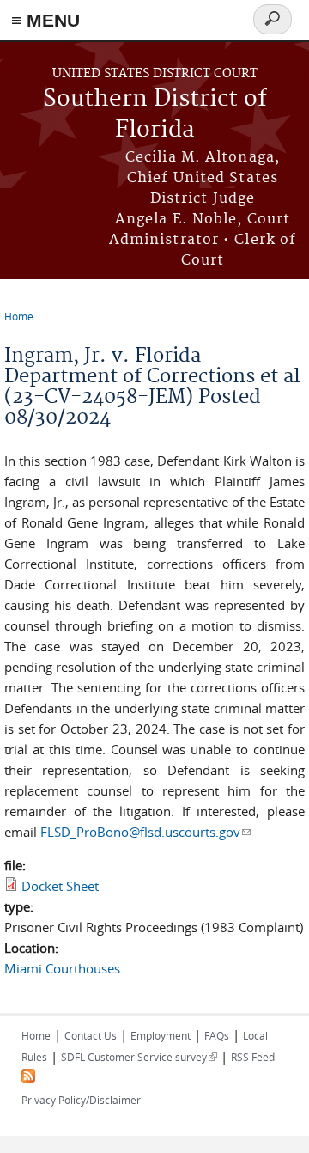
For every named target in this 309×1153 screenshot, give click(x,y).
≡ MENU (45, 20)
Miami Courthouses (62, 968)
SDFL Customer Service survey (139, 1057)
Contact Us (90, 1035)
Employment (160, 1035)
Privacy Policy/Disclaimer (81, 1100)
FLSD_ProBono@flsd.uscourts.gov (145, 831)
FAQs (216, 1035)
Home (18, 316)
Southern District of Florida (155, 114)
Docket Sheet (60, 885)
